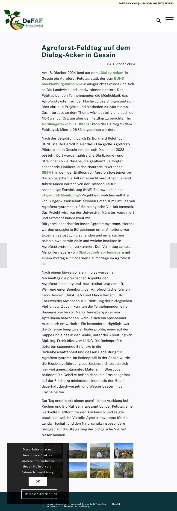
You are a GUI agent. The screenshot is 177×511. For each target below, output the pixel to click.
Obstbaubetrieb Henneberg (101, 252)
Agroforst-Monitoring (61, 195)
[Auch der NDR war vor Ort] (124, 450)
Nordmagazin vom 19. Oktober (66, 124)
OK (38, 481)
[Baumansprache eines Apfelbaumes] (124, 470)
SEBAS (47, 172)
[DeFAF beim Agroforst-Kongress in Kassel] (3, 255)
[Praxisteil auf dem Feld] (76, 450)
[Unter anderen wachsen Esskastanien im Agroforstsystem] (100, 470)
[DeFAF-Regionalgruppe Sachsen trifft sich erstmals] (173, 255)
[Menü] (167, 19)
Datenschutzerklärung (41, 494)
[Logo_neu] (23, 19)
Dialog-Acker (112, 73)
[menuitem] (156, 19)
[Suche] (156, 19)
